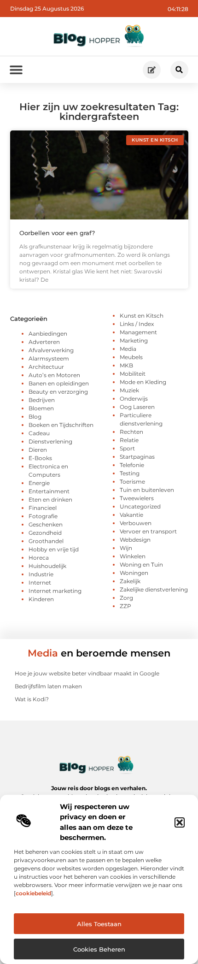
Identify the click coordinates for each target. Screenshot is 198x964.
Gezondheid (45, 532)
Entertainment (49, 491)
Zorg (126, 597)
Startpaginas (137, 456)
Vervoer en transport (148, 531)
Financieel (43, 507)
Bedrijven (42, 399)
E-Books (40, 458)
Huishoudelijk (47, 565)
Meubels (131, 357)
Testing (130, 473)
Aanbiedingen (48, 333)
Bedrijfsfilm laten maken (48, 686)
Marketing (134, 340)
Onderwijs (134, 398)
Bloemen (41, 408)
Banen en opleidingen (59, 383)
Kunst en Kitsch (141, 315)
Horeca (39, 557)
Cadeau (39, 433)
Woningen (134, 572)
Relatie (129, 440)
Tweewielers (137, 498)
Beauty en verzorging (58, 391)
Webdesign (135, 539)
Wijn (126, 547)
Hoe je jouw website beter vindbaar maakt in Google (87, 673)
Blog (35, 416)
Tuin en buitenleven (147, 489)
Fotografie (43, 516)
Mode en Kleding (143, 382)
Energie (39, 482)
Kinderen (41, 599)
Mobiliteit (133, 373)
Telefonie (132, 464)
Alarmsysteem (49, 358)
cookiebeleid (33, 893)
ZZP (125, 606)
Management (138, 332)
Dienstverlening (50, 441)
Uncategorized (140, 506)
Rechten (131, 431)
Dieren (38, 449)
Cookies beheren (99, 949)
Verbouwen (135, 523)
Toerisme (132, 481)
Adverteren (44, 341)
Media (128, 348)
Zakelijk (130, 581)
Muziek (129, 390)
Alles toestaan (99, 924)
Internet (40, 582)
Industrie (41, 574)
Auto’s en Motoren (54, 375)
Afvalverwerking (51, 350)
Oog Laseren (137, 406)
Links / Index (137, 323)
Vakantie (131, 514)
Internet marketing (55, 590)
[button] (179, 822)
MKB (126, 365)
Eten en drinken (50, 499)
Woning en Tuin (141, 564)
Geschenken (46, 524)
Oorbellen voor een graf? (57, 233)
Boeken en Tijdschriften (61, 424)
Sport (127, 448)
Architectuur (46, 366)
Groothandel (46, 541)
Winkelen (133, 556)
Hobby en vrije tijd (54, 549)
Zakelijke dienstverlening (154, 589)
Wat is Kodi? (32, 699)
